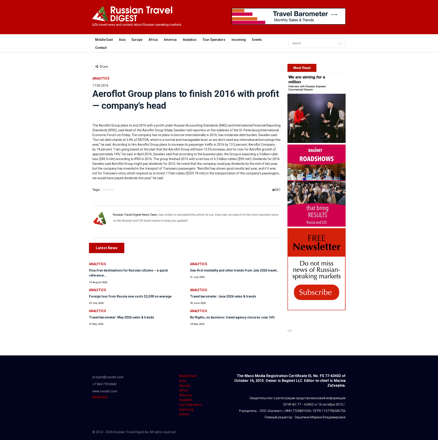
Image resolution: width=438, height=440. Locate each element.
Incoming (239, 39)
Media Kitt (99, 397)
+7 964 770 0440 (104, 384)
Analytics (189, 39)
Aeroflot (108, 190)
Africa (153, 39)
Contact (101, 47)
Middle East (104, 39)
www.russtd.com (104, 391)
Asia (122, 39)
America (170, 39)
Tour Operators (214, 39)
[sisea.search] (340, 43)
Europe (137, 39)
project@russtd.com (108, 377)
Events (257, 39)
